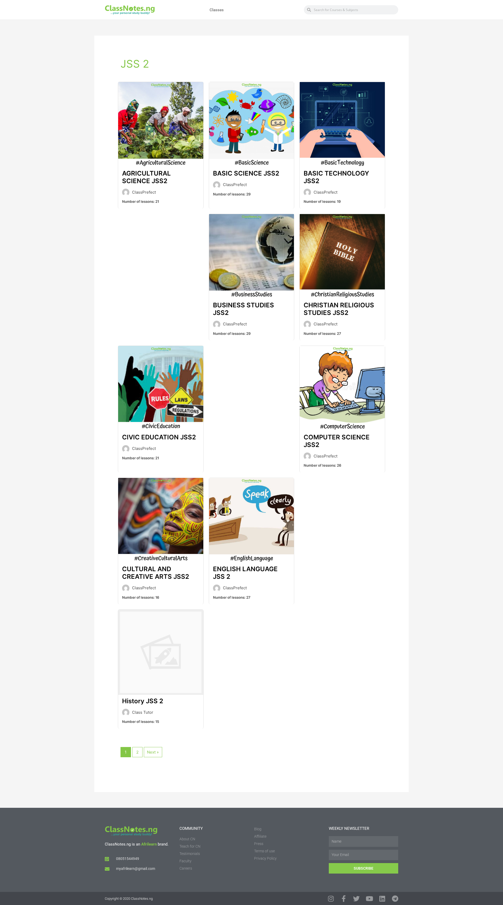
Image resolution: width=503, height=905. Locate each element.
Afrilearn (149, 844)
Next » (153, 752)
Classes (217, 10)
